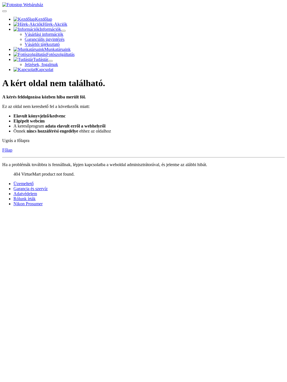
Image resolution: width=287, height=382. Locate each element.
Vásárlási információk (44, 34)
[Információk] (63, 31)
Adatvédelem (25, 193)
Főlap (7, 150)
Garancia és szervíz (30, 188)
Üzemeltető (23, 183)
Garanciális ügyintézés (44, 39)
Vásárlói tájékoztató (42, 44)
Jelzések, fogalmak (41, 64)
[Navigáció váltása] (4, 11)
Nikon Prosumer (28, 203)
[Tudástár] (50, 61)
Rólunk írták (24, 198)
